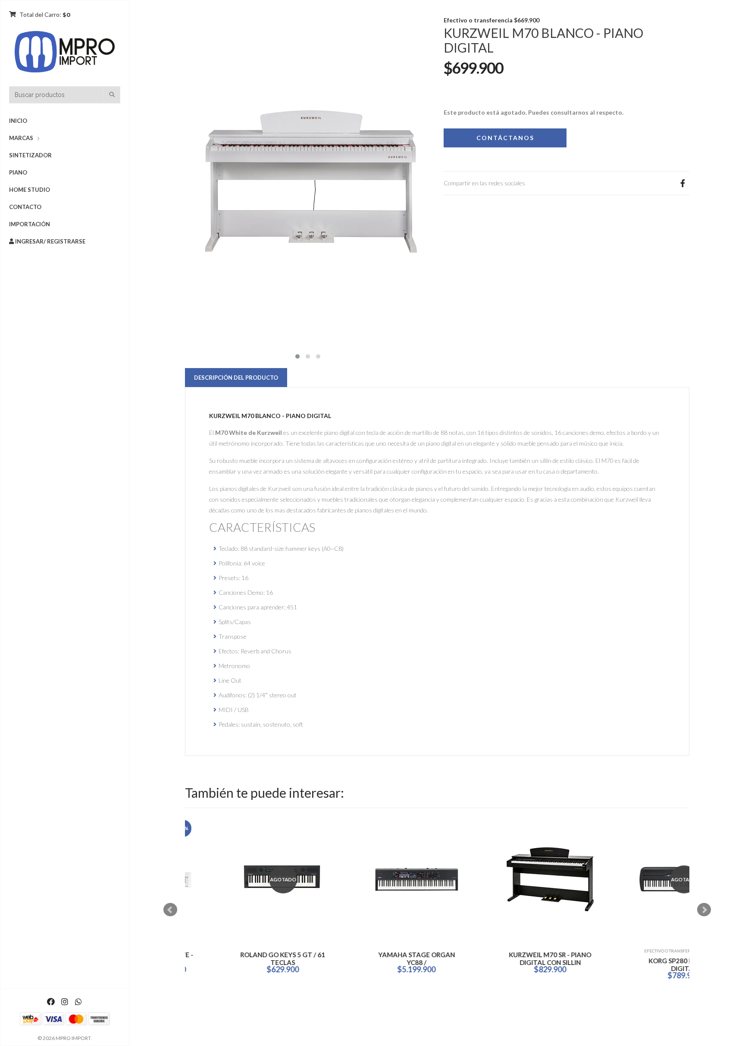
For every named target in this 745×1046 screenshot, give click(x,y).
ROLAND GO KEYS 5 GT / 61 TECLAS (245, 958)
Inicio (18, 120)
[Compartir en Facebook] (682, 183)
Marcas (21, 137)
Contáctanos (505, 137)
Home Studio (29, 189)
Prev (170, 910)
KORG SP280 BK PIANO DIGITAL (646, 964)
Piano (18, 172)
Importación (29, 224)
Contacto (25, 206)
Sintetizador (30, 155)
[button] (297, 355)
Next (704, 910)
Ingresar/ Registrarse (49, 241)
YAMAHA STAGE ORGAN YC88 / (379, 958)
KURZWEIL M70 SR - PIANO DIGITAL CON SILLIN (513, 958)
